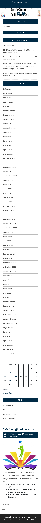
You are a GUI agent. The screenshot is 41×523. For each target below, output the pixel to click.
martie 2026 (8, 106)
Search (20, 32)
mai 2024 (7, 193)
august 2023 (8, 232)
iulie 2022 (7, 284)
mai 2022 (7, 293)
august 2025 (8, 132)
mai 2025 (7, 145)
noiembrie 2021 (9, 315)
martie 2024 (8, 202)
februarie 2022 (9, 302)
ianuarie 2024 (8, 211)
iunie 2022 (7, 289)
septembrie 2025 (10, 128)
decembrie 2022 (9, 263)
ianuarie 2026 (8, 115)
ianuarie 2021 (8, 354)
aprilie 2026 (8, 102)
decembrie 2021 (9, 310)
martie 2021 (8, 345)
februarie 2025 (9, 158)
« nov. (5, 393)
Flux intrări (7, 410)
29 (21, 385)
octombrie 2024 (9, 171)
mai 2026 (7, 98)
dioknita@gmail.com (22, 2)
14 (16, 377)
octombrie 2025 (9, 124)
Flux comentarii (9, 414)
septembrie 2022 (10, 276)
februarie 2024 (9, 206)
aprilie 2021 (8, 341)
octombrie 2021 (9, 319)
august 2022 (8, 280)
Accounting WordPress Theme (15, 517)
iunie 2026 (7, 93)
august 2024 (8, 180)
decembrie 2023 (9, 215)
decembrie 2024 (10, 163)
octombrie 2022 (9, 271)
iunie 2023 (7, 237)
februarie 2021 (9, 349)
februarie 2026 (9, 111)
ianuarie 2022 (8, 306)
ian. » (11, 393)
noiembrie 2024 (9, 167)
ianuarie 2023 (8, 258)
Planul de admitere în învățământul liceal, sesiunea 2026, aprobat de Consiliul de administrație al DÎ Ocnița (20, 66)
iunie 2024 (7, 189)
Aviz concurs (8, 46)
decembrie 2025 (9, 119)
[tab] (18, 13)
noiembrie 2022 (9, 267)
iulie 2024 (7, 184)
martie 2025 (8, 154)
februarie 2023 (9, 254)
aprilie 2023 (8, 245)
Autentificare (8, 406)
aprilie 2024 (8, 197)
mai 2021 (7, 336)
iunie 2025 (7, 141)
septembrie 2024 (10, 176)
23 (26, 381)
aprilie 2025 (8, 150)
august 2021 (8, 328)
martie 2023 (8, 250)
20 (10, 381)
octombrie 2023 (9, 224)
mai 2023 (7, 241)
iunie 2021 (7, 332)
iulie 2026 (7, 89)
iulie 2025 (7, 137)
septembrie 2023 (10, 228)
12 (5, 377)
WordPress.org (9, 419)
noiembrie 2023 (9, 219)
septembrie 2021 (10, 323)
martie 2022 (8, 297)
